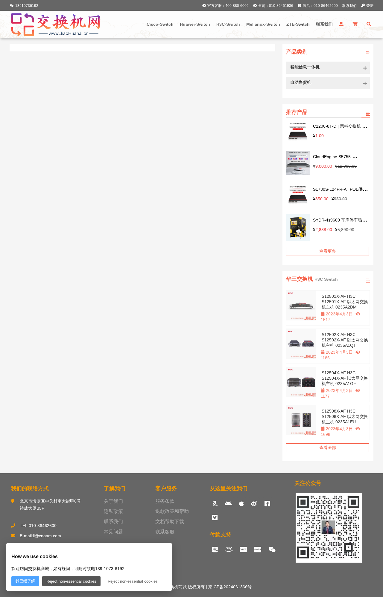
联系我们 (349, 6)
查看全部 (327, 447)
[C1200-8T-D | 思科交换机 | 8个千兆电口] (298, 131)
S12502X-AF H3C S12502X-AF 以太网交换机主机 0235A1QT (345, 340)
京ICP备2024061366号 (229, 586)
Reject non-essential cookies (71, 581)
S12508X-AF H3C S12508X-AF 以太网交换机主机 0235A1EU (345, 416)
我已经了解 (25, 581)
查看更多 (327, 251)
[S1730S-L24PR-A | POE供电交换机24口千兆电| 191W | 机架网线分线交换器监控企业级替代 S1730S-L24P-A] (298, 195)
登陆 (369, 6)
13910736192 (26, 6)
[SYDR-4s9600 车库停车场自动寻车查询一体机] (298, 228)
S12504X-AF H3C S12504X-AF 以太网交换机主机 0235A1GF (345, 378)
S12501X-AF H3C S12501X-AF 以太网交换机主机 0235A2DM (345, 301)
